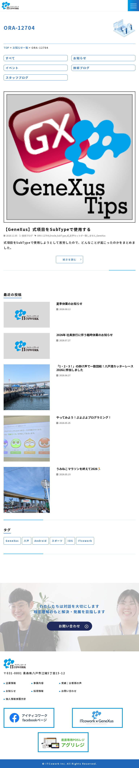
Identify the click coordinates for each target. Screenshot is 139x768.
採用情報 (38, 691)
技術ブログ (81, 68)
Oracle (53, 235)
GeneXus (101, 235)
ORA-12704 (43, 235)
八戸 (26, 540)
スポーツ (57, 540)
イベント (12, 68)
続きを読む (69, 259)
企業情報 (11, 683)
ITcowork (85, 540)
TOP (6, 47)
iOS (70, 540)
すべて (10, 58)
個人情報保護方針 (16, 699)
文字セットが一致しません (83, 235)
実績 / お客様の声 (71, 683)
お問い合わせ (69, 626)
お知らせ (79, 58)
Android (40, 540)
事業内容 (38, 683)
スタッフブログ (17, 77)
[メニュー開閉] (133, 5)
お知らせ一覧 (20, 47)
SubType (61, 235)
